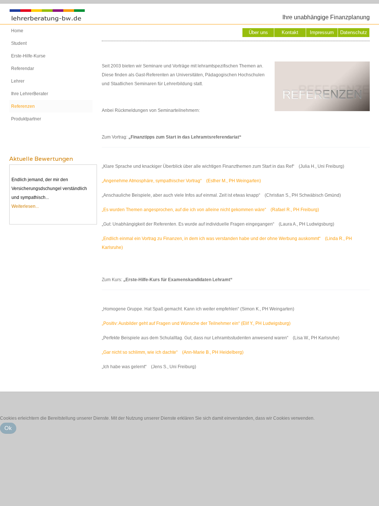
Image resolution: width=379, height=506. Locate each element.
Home (17, 30)
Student (19, 43)
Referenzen (23, 106)
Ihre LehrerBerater (29, 93)
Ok (8, 428)
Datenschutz (353, 32)
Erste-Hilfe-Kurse (28, 56)
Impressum (322, 32)
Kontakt (290, 32)
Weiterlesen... (25, 206)
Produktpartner (26, 118)
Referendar (22, 68)
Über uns (258, 32)
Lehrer (17, 81)
